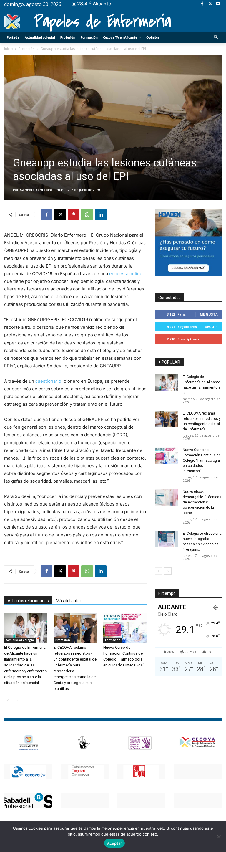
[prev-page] (7, 700)
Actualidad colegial (20, 640)
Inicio (8, 48)
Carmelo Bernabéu (36, 189)
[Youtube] (218, 4)
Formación (113, 640)
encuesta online (125, 273)
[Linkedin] (101, 214)
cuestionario (48, 381)
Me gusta (209, 314)
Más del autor (68, 600)
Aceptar (114, 843)
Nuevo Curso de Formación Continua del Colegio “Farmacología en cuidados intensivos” (202, 460)
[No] (219, 836)
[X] (210, 4)
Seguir (211, 326)
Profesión (27, 48)
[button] (216, 38)
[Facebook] (202, 4)
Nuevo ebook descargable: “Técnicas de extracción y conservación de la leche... (202, 502)
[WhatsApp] (87, 214)
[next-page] (17, 700)
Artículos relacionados (28, 600)
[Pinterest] (73, 214)
